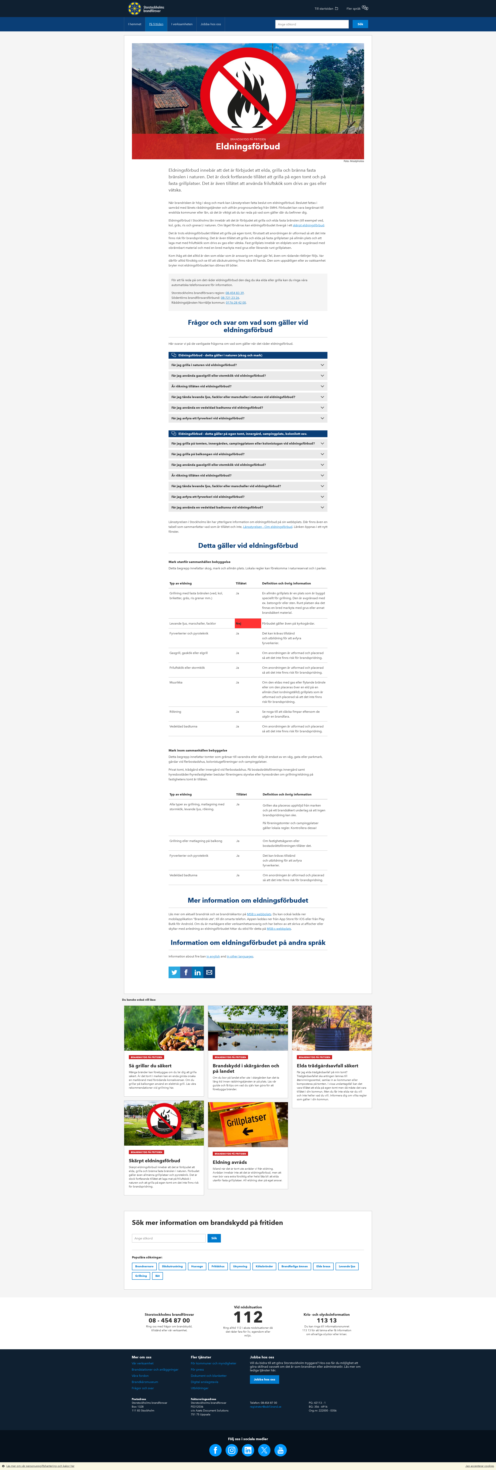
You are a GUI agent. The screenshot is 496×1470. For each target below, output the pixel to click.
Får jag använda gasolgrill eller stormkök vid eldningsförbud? (218, 375)
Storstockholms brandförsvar (146, 8)
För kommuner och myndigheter (213, 1363)
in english (213, 956)
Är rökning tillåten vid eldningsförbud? (201, 386)
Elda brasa (323, 1266)
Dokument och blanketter (209, 1376)
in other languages (240, 956)
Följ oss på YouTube (280, 1450)
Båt (157, 1275)
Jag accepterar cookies (479, 1466)
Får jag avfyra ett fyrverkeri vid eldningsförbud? (208, 418)
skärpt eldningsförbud (308, 225)
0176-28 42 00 (236, 302)
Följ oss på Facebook (215, 1450)
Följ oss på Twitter (264, 1450)
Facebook (186, 972)
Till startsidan (324, 8)
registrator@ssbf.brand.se (265, 1406)
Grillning (141, 1275)
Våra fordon (140, 1376)
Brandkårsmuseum (145, 1382)
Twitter (174, 972)
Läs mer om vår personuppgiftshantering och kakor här (40, 1466)
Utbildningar (199, 1388)
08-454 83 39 (235, 293)
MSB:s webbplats (259, 914)
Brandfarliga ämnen (295, 1266)
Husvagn (197, 1266)
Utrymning (240, 1266)
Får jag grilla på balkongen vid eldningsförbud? (208, 454)
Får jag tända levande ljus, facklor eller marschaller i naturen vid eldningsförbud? (233, 397)
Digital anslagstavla (204, 1382)
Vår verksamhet (142, 1363)
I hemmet (134, 24)
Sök (360, 24)
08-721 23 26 (230, 298)
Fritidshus (218, 1266)
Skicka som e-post (209, 972)
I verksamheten (182, 24)
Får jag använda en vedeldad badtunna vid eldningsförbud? (217, 407)
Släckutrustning (172, 1266)
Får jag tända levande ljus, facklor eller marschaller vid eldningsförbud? (226, 486)
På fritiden (156, 24)
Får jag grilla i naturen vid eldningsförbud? (204, 365)
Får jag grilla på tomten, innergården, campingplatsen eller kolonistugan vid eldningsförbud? (243, 443)
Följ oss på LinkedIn (248, 1450)
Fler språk (354, 8)
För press (197, 1369)
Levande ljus (347, 1266)
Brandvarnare (144, 1266)
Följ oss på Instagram (232, 1450)
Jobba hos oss (211, 24)
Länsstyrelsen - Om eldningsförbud (267, 527)
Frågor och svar (143, 1388)
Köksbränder (264, 1266)
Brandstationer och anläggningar (155, 1369)
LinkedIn (197, 972)
